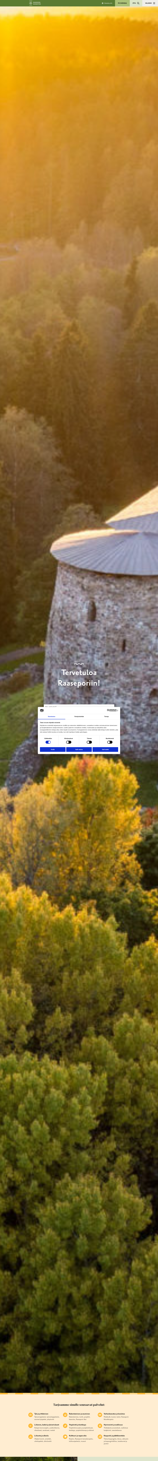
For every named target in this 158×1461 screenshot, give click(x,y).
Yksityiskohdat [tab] (79, 716)
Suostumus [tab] (51, 716)
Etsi (134, 3)
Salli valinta (79, 749)
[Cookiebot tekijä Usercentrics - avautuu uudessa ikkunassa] (110, 710)
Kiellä (52, 749)
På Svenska (122, 3)
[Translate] (107, 3)
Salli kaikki (105, 749)
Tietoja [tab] (106, 716)
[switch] (68, 742)
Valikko (148, 3)
